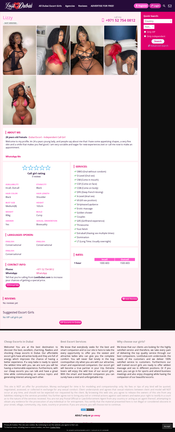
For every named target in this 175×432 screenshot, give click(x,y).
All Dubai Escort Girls (50, 5)
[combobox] (158, 21)
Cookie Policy (55, 427)
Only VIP (150, 31)
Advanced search (159, 45)
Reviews (82, 5)
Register (142, 5)
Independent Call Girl (54, 137)
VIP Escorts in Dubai (70, 322)
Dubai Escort (35, 137)
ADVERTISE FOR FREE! (102, 5)
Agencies (70, 5)
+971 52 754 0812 (120, 20)
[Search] (164, 5)
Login (157, 5)
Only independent (155, 36)
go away (95, 415)
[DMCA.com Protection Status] (87, 410)
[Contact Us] (169, 5)
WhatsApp (41, 273)
